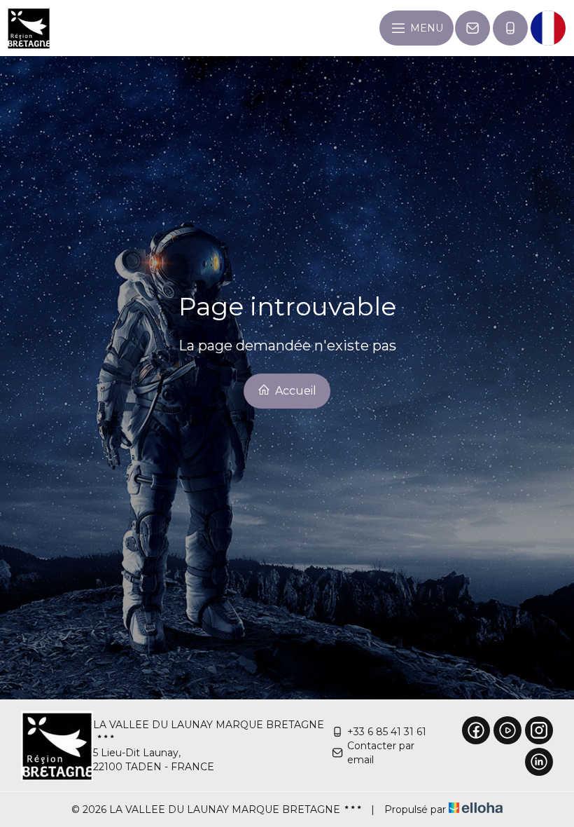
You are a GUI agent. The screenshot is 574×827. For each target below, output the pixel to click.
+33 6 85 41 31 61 (386, 731)
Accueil (294, 390)
